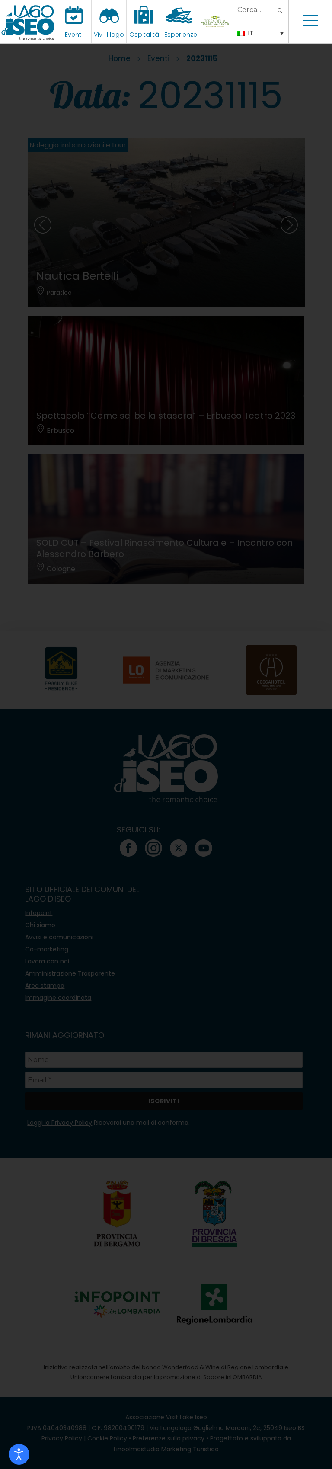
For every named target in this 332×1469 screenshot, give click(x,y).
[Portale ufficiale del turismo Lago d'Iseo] (28, 22)
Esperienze (180, 34)
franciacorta (216, 34)
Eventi (74, 34)
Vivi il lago (109, 34)
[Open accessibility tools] (19, 1454)
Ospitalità (144, 34)
